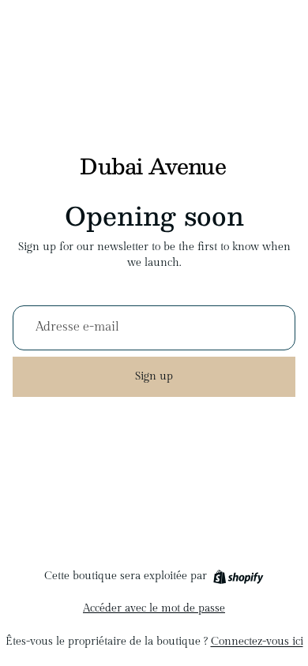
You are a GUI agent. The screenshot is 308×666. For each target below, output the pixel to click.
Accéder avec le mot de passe (154, 608)
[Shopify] (238, 577)
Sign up (154, 376)
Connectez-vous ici (257, 641)
